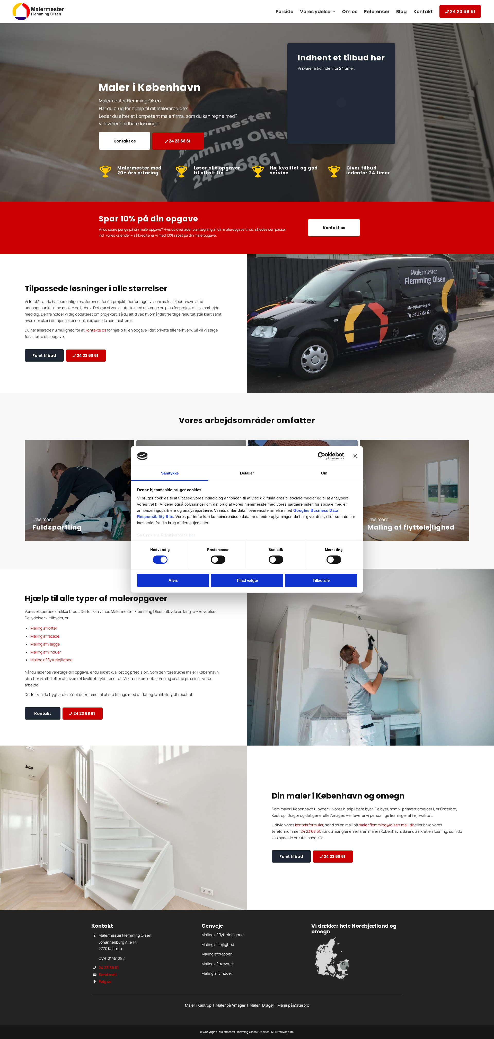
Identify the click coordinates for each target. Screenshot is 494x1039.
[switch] (218, 560)
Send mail (108, 974)
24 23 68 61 (310, 831)
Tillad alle (321, 580)
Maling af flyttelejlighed (51, 659)
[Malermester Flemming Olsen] (38, 11)
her (192, 535)
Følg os (105, 981)
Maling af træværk (217, 963)
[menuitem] (284, 11)
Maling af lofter (43, 628)
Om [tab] (324, 473)
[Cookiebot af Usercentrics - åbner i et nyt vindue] (321, 456)
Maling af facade (44, 636)
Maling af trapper (216, 954)
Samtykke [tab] (170, 473)
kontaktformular (309, 825)
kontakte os (95, 330)
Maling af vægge (45, 644)
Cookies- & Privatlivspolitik (276, 1032)
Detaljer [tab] (247, 473)
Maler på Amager (230, 1005)
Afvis (173, 580)
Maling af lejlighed (217, 944)
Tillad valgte (247, 580)
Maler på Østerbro (293, 1005)
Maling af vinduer (45, 652)
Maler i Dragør (262, 1005)
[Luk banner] (355, 456)
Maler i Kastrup (198, 1005)
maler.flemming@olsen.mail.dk (386, 825)
